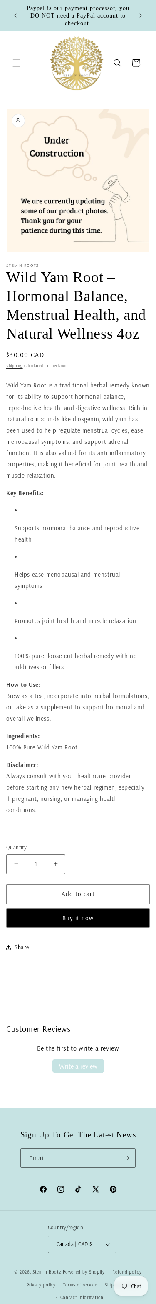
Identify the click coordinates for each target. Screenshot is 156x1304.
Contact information (82, 1297)
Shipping (14, 365)
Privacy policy (41, 1285)
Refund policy (126, 1272)
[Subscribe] (126, 1158)
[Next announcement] (140, 15)
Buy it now (78, 918)
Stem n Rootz (47, 1272)
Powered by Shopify (84, 1272)
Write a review (78, 1066)
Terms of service (80, 1285)
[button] (16, 63)
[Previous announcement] (15, 15)
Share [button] (22, 947)
